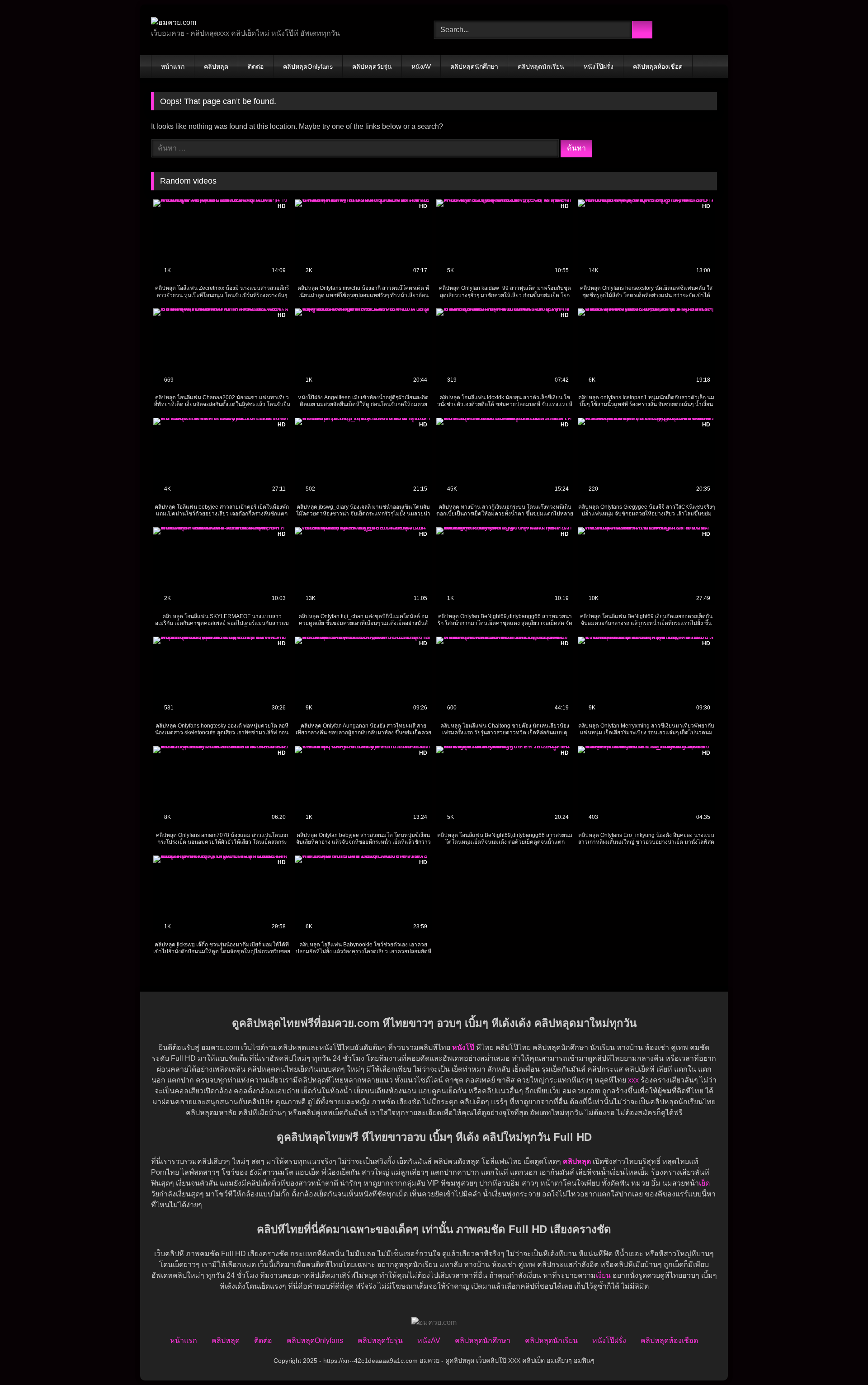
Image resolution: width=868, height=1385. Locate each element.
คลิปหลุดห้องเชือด (658, 66)
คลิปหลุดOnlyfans (308, 66)
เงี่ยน (603, 1275)
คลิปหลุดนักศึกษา (474, 66)
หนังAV (421, 66)
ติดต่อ (256, 66)
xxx (633, 1080)
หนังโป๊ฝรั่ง (598, 66)
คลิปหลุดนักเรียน (541, 66)
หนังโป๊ (463, 1047)
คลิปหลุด (216, 66)
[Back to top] (841, 1358)
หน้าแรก (172, 66)
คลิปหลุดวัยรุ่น (372, 66)
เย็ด (704, 1183)
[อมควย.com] (173, 22)
